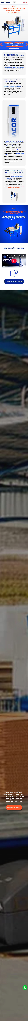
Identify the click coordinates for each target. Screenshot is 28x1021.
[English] (24, 2)
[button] (14, 2)
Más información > (14, 48)
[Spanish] (26, 2)
